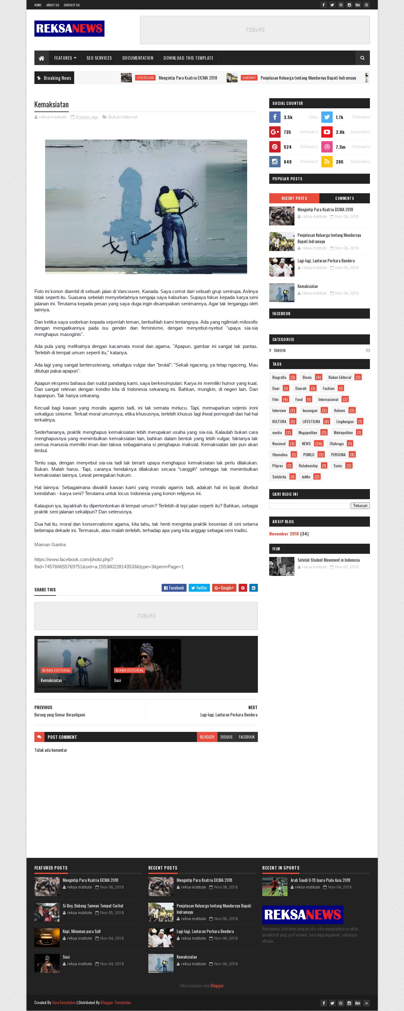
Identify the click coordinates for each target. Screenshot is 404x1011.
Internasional (328, 399)
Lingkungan (345, 421)
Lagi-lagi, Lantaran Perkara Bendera (326, 260)
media (277, 432)
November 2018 (284, 533)
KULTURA (279, 421)
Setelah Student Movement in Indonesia (329, 560)
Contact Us (72, 5)
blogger (207, 736)
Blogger (217, 985)
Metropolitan (343, 432)
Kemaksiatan (51, 680)
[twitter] (332, 4)
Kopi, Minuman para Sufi (82, 931)
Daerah (229, 77)
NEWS (306, 443)
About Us (52, 5)
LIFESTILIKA (125, 77)
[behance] (357, 4)
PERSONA (338, 454)
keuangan (310, 410)
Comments (344, 198)
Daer (276, 388)
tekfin (306, 476)
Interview (279, 410)
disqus (227, 736)
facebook (247, 736)
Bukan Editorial (123, 117)
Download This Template (188, 57)
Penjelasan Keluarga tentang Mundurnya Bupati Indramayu (288, 77)
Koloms (339, 410)
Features (63, 57)
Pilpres (277, 465)
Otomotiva (280, 454)
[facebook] (323, 4)
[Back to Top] (366, 1003)
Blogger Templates (116, 1002)
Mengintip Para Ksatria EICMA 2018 (168, 77)
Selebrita (279, 476)
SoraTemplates (64, 1002)
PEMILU (308, 454)
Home (38, 5)
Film (275, 399)
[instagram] (349, 4)
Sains (338, 465)
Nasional (279, 443)
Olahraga (337, 443)
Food (299, 399)
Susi (117, 680)
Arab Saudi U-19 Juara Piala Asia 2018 (320, 880)
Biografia (279, 377)
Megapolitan (308, 432)
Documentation (137, 57)
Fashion (280, 350)
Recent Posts (294, 198)
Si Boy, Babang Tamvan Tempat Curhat (93, 905)
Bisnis (307, 377)
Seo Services (99, 57)
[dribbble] (340, 4)
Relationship (308, 465)
